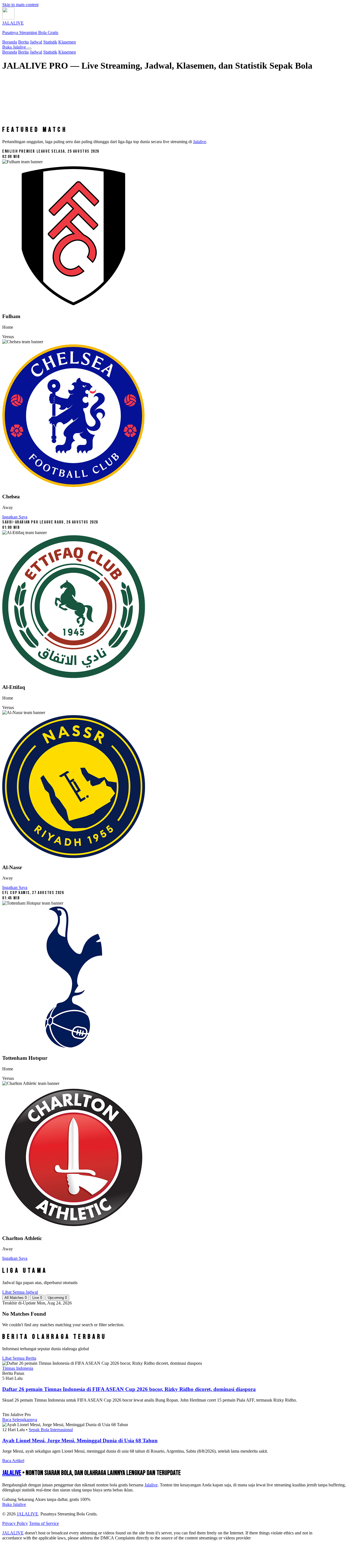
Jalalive (199, 141)
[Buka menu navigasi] (29, 48)
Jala (151, 1484)
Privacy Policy (15, 1523)
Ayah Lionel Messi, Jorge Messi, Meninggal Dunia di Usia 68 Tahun (80, 1440)
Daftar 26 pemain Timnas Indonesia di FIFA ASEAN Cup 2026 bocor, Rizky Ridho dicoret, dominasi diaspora (129, 1389)
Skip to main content (20, 4)
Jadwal (36, 42)
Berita (23, 42)
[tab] (15, 1298)
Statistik (50, 42)
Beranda (9, 42)
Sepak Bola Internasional (51, 1429)
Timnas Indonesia (17, 1368)
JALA (11, 1473)
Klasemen (67, 42)
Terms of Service (44, 1523)
